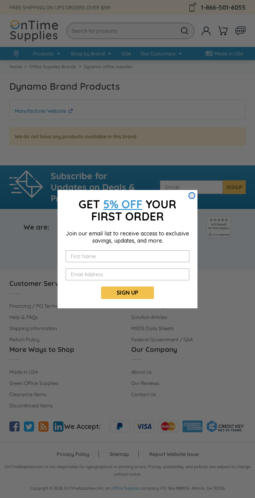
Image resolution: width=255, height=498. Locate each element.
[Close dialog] (192, 195)
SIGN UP (127, 292)
